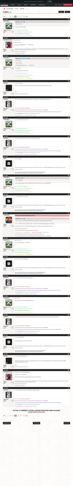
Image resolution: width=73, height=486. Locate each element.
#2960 (69, 81)
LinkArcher (22, 21)
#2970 (69, 275)
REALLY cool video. (46, 232)
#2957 (69, 19)
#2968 (69, 238)
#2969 (69, 256)
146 (10, 16)
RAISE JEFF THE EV (35, 232)
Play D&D (12, 4)
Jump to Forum (36, 423)
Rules (19, 4)
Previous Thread (7, 423)
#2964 (69, 156)
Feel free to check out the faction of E (20, 51)
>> (24, 218)
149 (18, 16)
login (36, 410)
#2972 (69, 314)
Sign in (60, 4)
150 (20, 16)
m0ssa (21, 178)
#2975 (69, 370)
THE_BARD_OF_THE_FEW (24, 58)
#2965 (69, 175)
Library (25, 4)
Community (33, 4)
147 (12, 16)
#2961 (69, 97)
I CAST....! (41, 167)
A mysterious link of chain (19, 232)
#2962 (69, 117)
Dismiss (49, 1)
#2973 (69, 335)
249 (24, 16)
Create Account (68, 4)
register (44, 410)
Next (27, 16)
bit (26, 108)
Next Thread (67, 423)
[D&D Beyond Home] (4, 5)
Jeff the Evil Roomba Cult (48, 167)
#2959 (69, 55)
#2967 (69, 213)
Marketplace (42, 4)
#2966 (69, 194)
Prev (4, 16)
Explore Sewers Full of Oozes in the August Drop (33, 1)
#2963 (69, 136)
